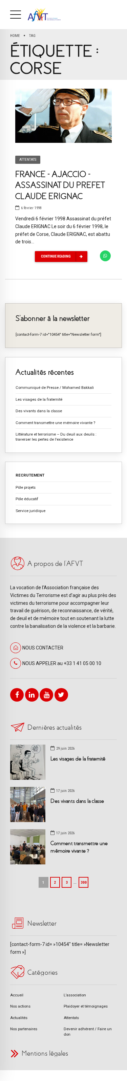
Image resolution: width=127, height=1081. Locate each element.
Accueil (16, 995)
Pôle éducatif (27, 499)
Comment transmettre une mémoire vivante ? (55, 422)
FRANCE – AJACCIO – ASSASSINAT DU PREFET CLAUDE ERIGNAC (59, 185)
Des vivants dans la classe (39, 411)
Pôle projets (26, 487)
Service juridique (30, 510)
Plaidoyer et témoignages (86, 1006)
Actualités (18, 1017)
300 (84, 882)
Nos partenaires (23, 1029)
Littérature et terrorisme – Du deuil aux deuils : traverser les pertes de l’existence (56, 437)
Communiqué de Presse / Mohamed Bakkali (55, 387)
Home (15, 35)
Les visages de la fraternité (39, 399)
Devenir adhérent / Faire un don (88, 1031)
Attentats (27, 159)
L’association (75, 995)
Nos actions (20, 1006)
